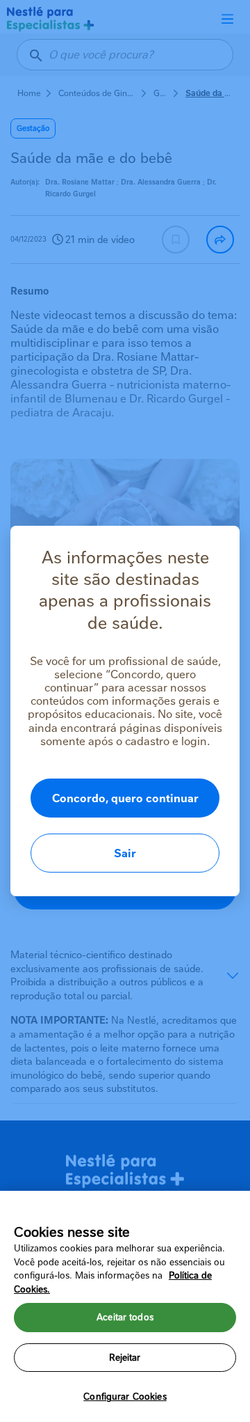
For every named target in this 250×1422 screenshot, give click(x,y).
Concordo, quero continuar (125, 798)
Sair (125, 853)
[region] (125, 1306)
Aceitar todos (125, 1317)
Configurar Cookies (124, 1397)
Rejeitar (124, 1358)
